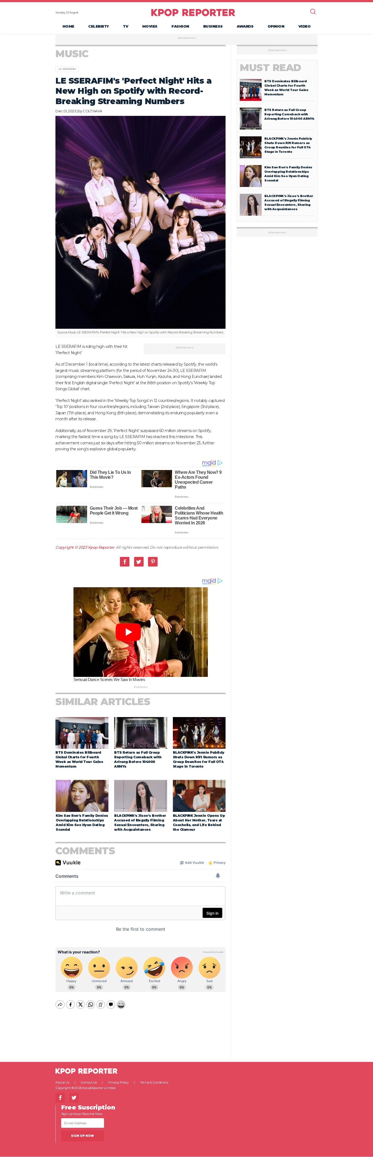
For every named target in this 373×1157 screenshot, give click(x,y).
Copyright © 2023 (71, 547)
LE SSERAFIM (67, 69)
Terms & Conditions (154, 1082)
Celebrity (98, 26)
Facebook (124, 561)
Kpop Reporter (101, 547)
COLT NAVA (92, 111)
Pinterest (153, 561)
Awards (245, 26)
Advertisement (186, 38)
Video (304, 26)
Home (68, 26)
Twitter (139, 561)
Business (213, 26)
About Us (62, 1082)
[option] (140, 227)
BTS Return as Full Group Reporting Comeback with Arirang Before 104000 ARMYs (289, 114)
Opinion (276, 26)
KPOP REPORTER (193, 12)
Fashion (180, 26)
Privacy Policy (118, 1082)
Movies (150, 26)
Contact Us (89, 1082)
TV (125, 26)
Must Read (270, 68)
